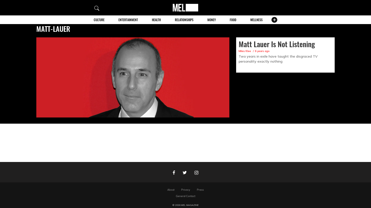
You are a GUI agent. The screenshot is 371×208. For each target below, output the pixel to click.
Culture (99, 20)
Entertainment (128, 20)
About (170, 189)
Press (200, 189)
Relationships (184, 20)
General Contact (185, 196)
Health (156, 20)
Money (211, 20)
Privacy (185, 189)
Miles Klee (245, 51)
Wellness (256, 20)
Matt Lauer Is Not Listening (277, 44)
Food (233, 20)
